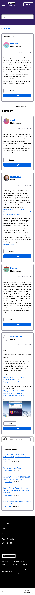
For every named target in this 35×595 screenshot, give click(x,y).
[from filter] (32, 106)
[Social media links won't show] (28, 106)
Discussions (7, 28)
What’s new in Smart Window (13, 467)
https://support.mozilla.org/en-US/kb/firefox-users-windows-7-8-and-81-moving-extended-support (17, 211)
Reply (17, 95)
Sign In (28, 4)
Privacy (4, 563)
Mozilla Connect (11, 4)
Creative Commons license (10, 577)
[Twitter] (3, 542)
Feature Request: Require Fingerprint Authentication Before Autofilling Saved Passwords (17, 489)
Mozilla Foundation (7, 570)
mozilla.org (5, 560)
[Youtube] (11, 542)
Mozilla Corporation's (11, 568)
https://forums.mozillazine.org (13, 381)
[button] (6, 90)
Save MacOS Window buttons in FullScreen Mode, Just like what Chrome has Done (17, 456)
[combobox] (17, 16)
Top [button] (2, 590)
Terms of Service (19, 560)
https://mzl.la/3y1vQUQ (11, 243)
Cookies (14, 563)
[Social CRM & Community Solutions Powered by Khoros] (28, 591)
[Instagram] (7, 542)
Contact (25, 563)
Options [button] (32, 28)
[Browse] (3, 4)
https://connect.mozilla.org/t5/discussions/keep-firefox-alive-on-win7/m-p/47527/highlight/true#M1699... (18, 392)
